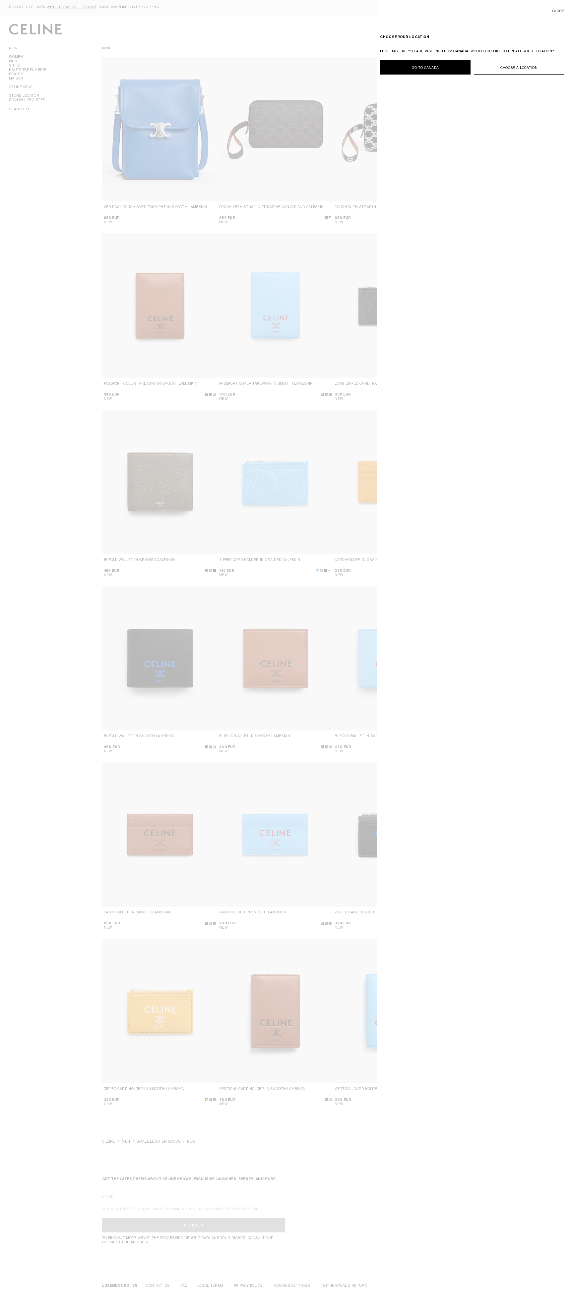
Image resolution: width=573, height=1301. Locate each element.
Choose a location (519, 68)
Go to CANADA (425, 68)
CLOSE (558, 11)
